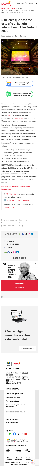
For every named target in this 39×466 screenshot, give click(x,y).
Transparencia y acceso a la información (15, 405)
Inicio (3, 8)
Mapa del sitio (9, 459)
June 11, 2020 (9, 207)
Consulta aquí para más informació (14, 186)
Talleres (23, 221)
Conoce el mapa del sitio (14, 394)
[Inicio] (6, 3)
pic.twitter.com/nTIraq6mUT (18, 200)
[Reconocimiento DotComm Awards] (17, 450)
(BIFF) (10, 115)
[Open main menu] (13, 3)
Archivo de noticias (12, 401)
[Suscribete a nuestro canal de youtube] (25, 433)
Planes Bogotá (8, 226)
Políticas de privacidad (18, 459)
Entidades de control (13, 397)
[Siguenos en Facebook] (10, 433)
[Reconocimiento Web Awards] (28, 450)
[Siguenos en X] (18, 433)
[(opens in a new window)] (29, 234)
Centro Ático (18, 118)
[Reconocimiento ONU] (8, 450)
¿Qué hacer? (11, 8)
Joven (19, 226)
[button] (20, 234)
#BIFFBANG (11, 194)
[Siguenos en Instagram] (22, 433)
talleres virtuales (10, 221)
